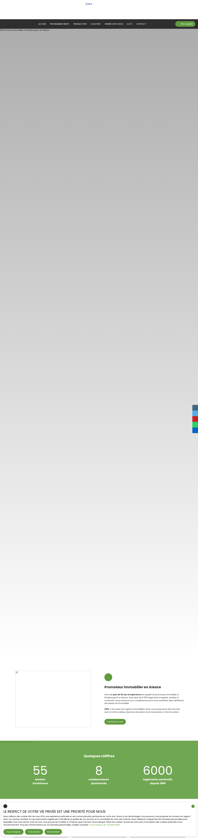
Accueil (42, 24)
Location (95, 24)
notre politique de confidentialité (104, 824)
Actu (129, 24)
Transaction (80, 24)
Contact (141, 24)
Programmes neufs (59, 24)
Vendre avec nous (114, 24)
